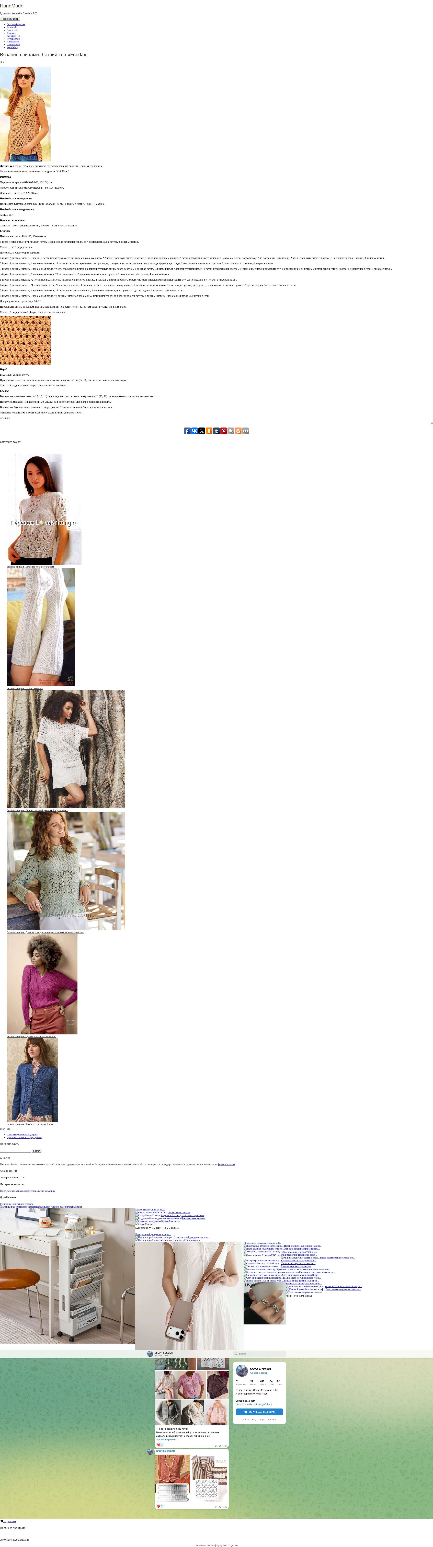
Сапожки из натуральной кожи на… (317, 1272)
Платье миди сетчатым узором (22, 1134)
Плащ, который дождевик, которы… (153, 1234)
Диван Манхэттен (171, 1221)
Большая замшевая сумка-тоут (296, 1266)
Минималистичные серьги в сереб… (299, 1254)
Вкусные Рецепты (16, 24)
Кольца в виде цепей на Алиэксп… (301, 1280)
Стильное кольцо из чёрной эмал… (298, 1260)
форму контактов (226, 1164)
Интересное (13, 41)
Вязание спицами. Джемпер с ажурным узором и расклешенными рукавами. (45, 932)
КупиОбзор (12, 47)
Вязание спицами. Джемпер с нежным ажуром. (30, 566)
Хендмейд (12, 27)
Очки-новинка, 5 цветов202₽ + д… (299, 1252)
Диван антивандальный (193, 1218)
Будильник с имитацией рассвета (16, 1204)
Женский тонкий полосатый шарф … (343, 1286)
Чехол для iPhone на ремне (187, 1240)
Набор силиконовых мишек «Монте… (303, 1245)
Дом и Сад (12, 30)
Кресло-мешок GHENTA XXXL (150, 1209)
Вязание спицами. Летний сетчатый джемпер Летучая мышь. (37, 810)
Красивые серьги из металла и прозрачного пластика (303, 1269)
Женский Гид (13, 35)
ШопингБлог (13, 44)
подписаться (9, 1521)
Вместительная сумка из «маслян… (343, 1289)
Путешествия (13, 38)
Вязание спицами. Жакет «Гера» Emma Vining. (30, 1124)
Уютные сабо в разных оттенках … (298, 1263)
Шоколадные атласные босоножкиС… (262, 1243)
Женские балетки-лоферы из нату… (302, 1248)
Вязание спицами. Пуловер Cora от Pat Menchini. (31, 1036)
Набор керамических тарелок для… (337, 1257)
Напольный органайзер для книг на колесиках (59, 1206)
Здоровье (11, 33)
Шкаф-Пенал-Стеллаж (179, 1212)
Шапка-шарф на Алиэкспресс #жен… (302, 1277)
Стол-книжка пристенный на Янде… (300, 1275)
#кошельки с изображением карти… (304, 1283)
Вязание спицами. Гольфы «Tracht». (25, 688)
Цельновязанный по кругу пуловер (24, 1137)
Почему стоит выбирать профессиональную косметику (27, 1191)
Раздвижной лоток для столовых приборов (182, 1215)
